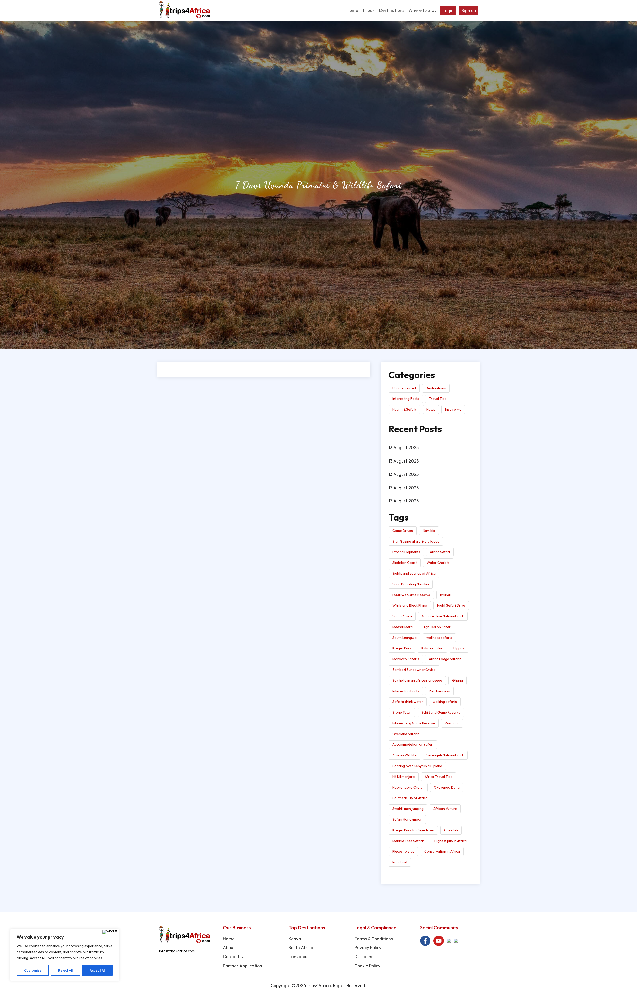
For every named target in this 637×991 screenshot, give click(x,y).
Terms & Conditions (373, 938)
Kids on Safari (432, 648)
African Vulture (445, 808)
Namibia (429, 530)
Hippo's (459, 648)
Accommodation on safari (412, 744)
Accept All (97, 970)
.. (390, 440)
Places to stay (403, 851)
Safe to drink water (407, 701)
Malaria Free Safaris (408, 841)
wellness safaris (439, 637)
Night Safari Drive (451, 605)
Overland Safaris (405, 734)
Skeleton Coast (404, 562)
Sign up (469, 10)
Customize (32, 970)
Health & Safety (404, 409)
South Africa (402, 616)
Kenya (295, 938)
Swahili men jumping (408, 808)
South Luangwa (404, 637)
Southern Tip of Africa (409, 798)
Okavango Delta (447, 787)
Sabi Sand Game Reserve (441, 712)
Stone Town (401, 712)
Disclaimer (364, 956)
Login (448, 10)
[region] (64, 955)
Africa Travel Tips (438, 776)
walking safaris (445, 701)
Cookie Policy (367, 966)
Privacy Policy (367, 947)
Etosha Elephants (406, 552)
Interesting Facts (405, 398)
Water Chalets (438, 562)
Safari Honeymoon (407, 819)
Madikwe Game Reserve (411, 595)
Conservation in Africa (442, 851)
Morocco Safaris (405, 659)
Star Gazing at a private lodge (415, 541)
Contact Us (234, 956)
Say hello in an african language (417, 680)
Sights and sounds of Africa (414, 573)
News (430, 409)
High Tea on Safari (437, 627)
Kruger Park (401, 648)
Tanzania (298, 956)
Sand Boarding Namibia (410, 584)
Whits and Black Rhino (409, 605)
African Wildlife (404, 755)
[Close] (109, 932)
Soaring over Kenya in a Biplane (417, 766)
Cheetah (451, 830)
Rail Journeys (439, 691)
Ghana (457, 680)
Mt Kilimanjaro (403, 776)
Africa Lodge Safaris (445, 659)
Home (229, 938)
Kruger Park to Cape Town (413, 830)
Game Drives (402, 530)
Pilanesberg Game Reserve (413, 723)
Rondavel (399, 862)
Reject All (65, 970)
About (229, 947)
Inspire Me (453, 409)
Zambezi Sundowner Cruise (414, 669)
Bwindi (445, 595)
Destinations (436, 388)
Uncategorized (404, 388)
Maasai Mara (402, 627)
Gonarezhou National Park (443, 616)
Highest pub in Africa (450, 841)
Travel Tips (437, 398)
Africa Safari (440, 552)
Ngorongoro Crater (408, 787)
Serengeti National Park (445, 755)
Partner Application (242, 966)
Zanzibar (452, 723)
